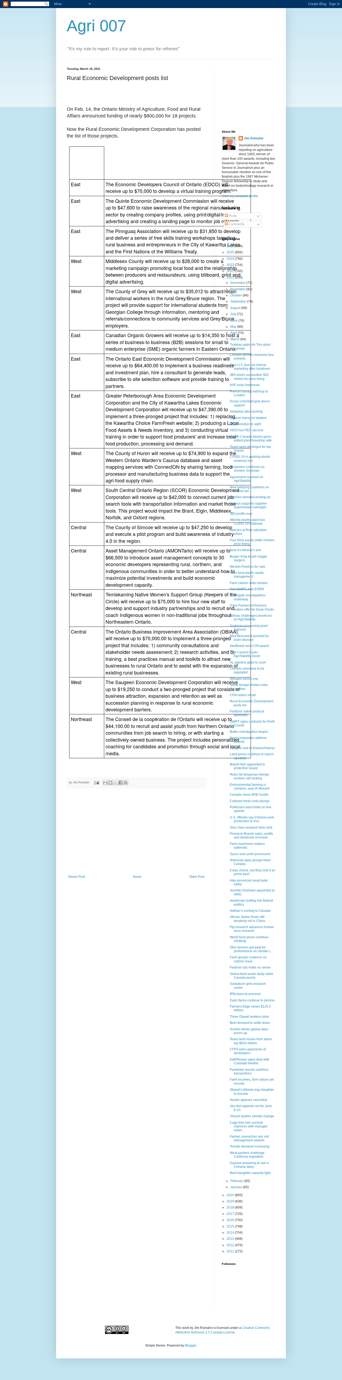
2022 (231, 271)
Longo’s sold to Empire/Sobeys (252, 748)
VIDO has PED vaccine (246, 430)
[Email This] (105, 782)
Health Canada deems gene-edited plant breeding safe (251, 438)
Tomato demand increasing (249, 1146)
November (238, 289)
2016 (231, 1220)
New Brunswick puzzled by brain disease (249, 638)
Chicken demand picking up (250, 497)
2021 (231, 277)
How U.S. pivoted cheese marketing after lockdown (250, 367)
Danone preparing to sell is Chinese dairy (249, 1165)
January (236, 1187)
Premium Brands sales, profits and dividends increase (251, 835)
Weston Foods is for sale (247, 567)
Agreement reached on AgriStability (246, 479)
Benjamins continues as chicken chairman (247, 468)
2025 (231, 252)
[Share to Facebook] (120, 782)
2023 (231, 265)
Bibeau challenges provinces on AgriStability (251, 617)
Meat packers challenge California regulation (247, 1154)
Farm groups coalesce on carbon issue (248, 959)
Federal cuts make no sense (250, 967)
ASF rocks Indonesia (245, 385)
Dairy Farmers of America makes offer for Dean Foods (252, 607)
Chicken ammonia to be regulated (247, 670)
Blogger (190, 1345)
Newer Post (76, 877)
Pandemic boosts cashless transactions (249, 1071)
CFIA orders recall (243, 695)
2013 (231, 1239)
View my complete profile (240, 196)
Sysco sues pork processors (250, 854)
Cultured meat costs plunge (250, 801)
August (235, 308)
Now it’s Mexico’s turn (245, 550)
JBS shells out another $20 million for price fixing (249, 376)
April (234, 333)
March (235, 339)
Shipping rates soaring (246, 411)
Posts (232, 216)
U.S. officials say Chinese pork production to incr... (252, 819)
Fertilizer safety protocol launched (247, 713)
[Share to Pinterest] (125, 782)
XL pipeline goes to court (248, 662)
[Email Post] (96, 782)
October (236, 295)
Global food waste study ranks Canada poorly (251, 975)
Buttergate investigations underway (248, 597)
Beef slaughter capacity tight (250, 1173)
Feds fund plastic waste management (247, 574)
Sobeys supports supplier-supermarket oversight (249, 505)
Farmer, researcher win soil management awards (249, 1138)
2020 (231, 1195)
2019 (231, 1201)
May (233, 327)
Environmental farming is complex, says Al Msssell (250, 786)
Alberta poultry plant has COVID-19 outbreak (247, 521)
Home (137, 877)
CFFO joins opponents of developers (248, 1051)
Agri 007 (96, 26)
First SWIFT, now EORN (247, 589)
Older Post (196, 877)
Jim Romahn (253, 138)
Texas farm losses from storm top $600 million (251, 1041)
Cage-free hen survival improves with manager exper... (249, 1126)
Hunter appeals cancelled (248, 1100)
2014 (231, 1232)
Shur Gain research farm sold (251, 827)
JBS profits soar (241, 514)
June (234, 320)
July (233, 314)
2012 (231, 1245)
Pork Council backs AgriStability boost (245, 654)
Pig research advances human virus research (252, 929)
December (238, 283)
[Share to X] (115, 782)
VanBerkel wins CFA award (249, 646)
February (237, 1181)
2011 (231, 1251)
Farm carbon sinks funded (248, 583)
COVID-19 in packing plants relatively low (250, 458)
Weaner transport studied (248, 418)
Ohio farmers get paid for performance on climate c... (251, 949)
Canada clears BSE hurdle (249, 794)
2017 (231, 1214)
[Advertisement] (136, 834)
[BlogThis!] (110, 782)
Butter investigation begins (249, 732)
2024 (231, 259)
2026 (231, 246)
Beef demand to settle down (250, 1023)
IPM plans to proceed (245, 994)
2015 (231, 1226)
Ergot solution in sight (245, 424)
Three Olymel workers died (249, 1017)
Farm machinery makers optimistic (247, 845)
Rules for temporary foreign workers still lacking (249, 776)
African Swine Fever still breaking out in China (247, 918)
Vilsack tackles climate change (252, 1116)
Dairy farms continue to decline (252, 1000)
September (238, 301)
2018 (231, 1207)
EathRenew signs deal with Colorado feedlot (249, 1061)
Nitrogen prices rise (244, 679)
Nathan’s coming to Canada (250, 911)
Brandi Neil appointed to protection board (247, 766)
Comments (236, 224)
